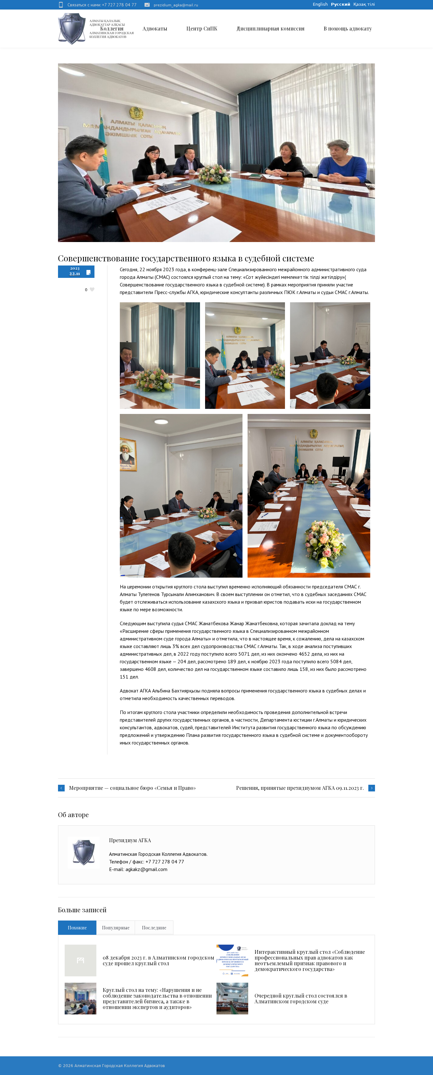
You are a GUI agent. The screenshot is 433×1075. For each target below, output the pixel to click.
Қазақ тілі (364, 4)
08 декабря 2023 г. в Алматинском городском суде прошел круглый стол (158, 960)
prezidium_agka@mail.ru (176, 5)
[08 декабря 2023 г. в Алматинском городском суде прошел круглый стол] (80, 960)
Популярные (116, 928)
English (320, 4)
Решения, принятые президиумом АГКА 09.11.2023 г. (300, 788)
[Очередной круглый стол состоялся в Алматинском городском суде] (232, 998)
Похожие (77, 928)
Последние (154, 928)
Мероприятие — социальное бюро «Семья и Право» (132, 788)
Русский (340, 4)
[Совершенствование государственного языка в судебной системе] (216, 152)
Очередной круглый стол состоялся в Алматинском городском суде (301, 998)
